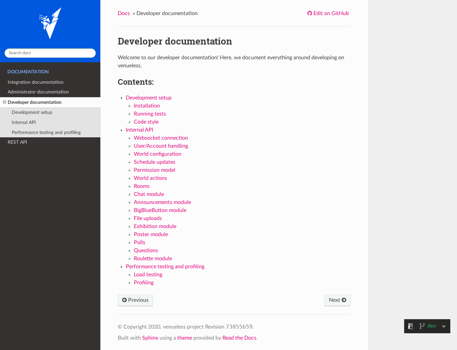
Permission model (154, 170)
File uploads (148, 218)
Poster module (151, 234)
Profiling (144, 282)
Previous (138, 300)
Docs (124, 13)
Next (335, 300)
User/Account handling (161, 146)
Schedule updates (154, 162)
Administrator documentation (38, 91)
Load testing (148, 274)
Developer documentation (35, 102)
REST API (17, 142)
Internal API (24, 122)
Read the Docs (239, 338)
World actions (150, 178)
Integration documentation (36, 82)
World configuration (157, 154)
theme (184, 338)
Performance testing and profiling (46, 132)
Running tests (150, 114)
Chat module (149, 194)
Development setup (32, 112)
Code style (146, 122)
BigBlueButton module (160, 210)
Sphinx (150, 338)
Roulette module (153, 258)
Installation (147, 106)
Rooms (142, 186)
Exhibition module (155, 226)
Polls (139, 242)
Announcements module (162, 202)
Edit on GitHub (330, 13)
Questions (146, 250)
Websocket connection (161, 138)
